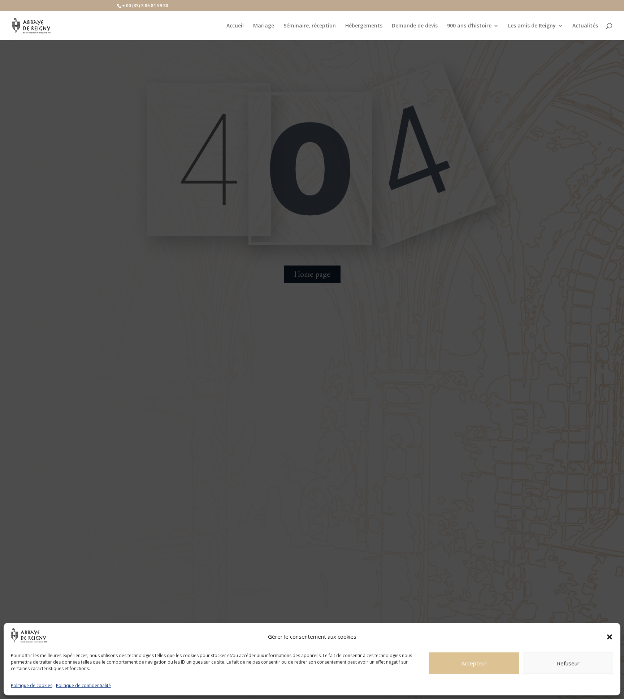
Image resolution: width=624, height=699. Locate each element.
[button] (609, 636)
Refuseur (568, 663)
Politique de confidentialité (83, 685)
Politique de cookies (31, 685)
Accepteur (474, 663)
